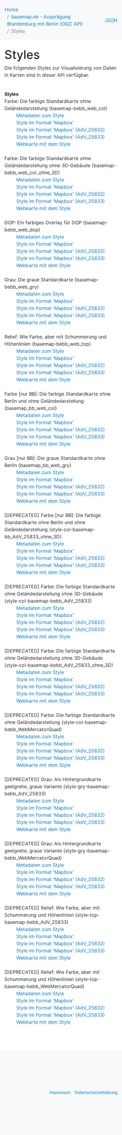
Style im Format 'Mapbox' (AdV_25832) (60, 130)
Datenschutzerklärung (96, 1092)
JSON (111, 20)
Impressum (60, 1092)
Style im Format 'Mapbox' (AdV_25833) (60, 137)
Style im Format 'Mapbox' (45, 123)
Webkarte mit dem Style (43, 144)
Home (11, 9)
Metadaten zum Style (40, 115)
